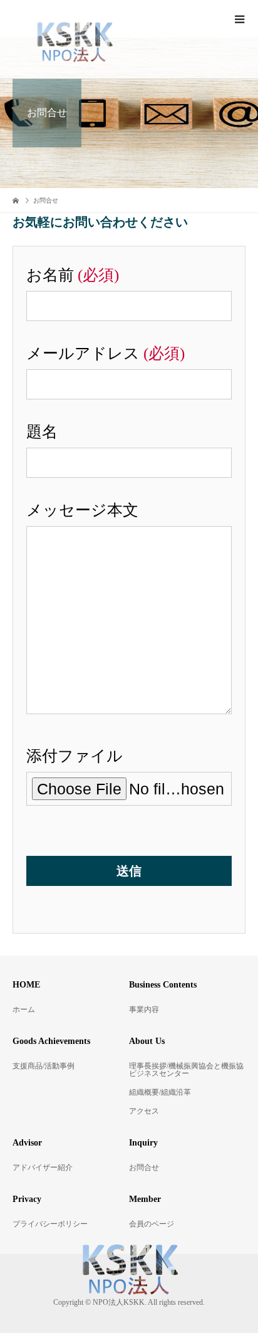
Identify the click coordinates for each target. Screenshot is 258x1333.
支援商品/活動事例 (44, 1066)
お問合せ (144, 1167)
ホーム (24, 1009)
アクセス (144, 1111)
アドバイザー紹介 (43, 1167)
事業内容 (144, 1009)
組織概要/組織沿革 (160, 1092)
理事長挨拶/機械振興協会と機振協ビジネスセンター (186, 1070)
